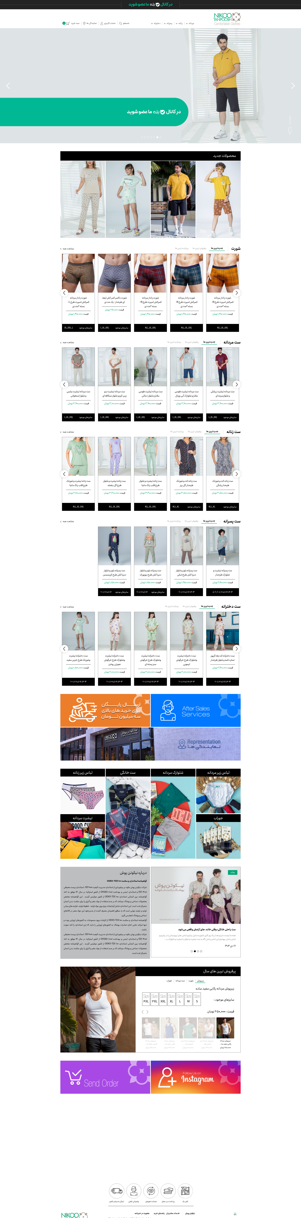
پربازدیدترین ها (182, 248)
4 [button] (151, 137)
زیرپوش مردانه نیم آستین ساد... (207, 1042)
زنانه (180, 23)
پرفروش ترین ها (199, 248)
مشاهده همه (68, 248)
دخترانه (156, 23)
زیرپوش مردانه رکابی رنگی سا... (188, 1042)
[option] (150, 85)
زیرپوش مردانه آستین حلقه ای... (169, 1042)
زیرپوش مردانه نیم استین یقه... (225, 1042)
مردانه (191, 23)
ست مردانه (180, 980)
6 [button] (145, 137)
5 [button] (148, 137)
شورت (190, 980)
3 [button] (154, 137)
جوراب (169, 980)
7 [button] (142, 137)
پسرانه (169, 23)
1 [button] (160, 137)
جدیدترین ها (217, 248)
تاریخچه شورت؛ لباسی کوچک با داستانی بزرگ (212, 930)
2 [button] (157, 137)
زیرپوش (200, 980)
